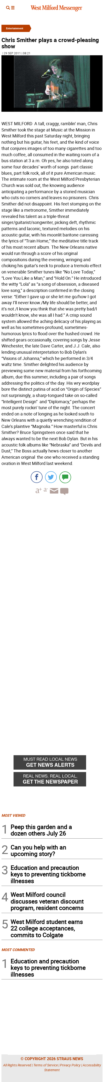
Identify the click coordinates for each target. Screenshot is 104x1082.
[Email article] (53, 495)
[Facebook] (37, 477)
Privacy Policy (70, 1065)
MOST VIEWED (13, 815)
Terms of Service (45, 1065)
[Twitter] (51, 477)
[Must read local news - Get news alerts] (58, 763)
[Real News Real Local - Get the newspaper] (58, 780)
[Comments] (65, 477)
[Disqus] (52, 560)
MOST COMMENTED (18, 949)
